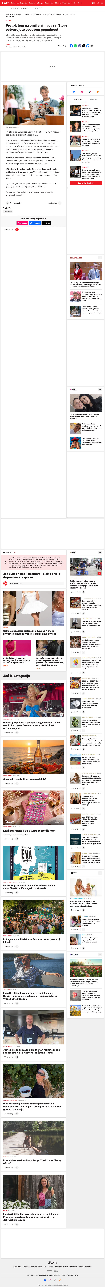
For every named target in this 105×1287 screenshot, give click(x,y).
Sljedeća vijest (51, 203)
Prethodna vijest (16, 203)
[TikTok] (90, 91)
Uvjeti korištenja (54, 1275)
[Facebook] (74, 91)
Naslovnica (9, 14)
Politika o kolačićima (41, 1275)
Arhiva (76, 1275)
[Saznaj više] (100, 257)
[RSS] (98, 91)
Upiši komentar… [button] (16, 583)
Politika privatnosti (67, 1275)
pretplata (8, 211)
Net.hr (5, 627)
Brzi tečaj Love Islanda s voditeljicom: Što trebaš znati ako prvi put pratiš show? (16, 660)
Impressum (30, 1275)
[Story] (5, 3)
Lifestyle (18, 14)
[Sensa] (49, 1271)
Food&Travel (28, 14)
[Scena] (56, 1271)
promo (8, 45)
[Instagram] (82, 91)
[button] (61, 45)
